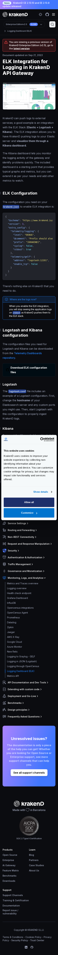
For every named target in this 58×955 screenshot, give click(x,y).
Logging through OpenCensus (23, 666)
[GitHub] (32, 947)
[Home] (15, 14)
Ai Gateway (9, 865)
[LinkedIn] (26, 947)
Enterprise (8, 860)
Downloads (9, 880)
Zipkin (10, 627)
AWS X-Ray (13, 637)
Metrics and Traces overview (22, 583)
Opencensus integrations (20, 607)
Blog (31, 855)
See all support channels (29, 772)
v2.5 (21, 24)
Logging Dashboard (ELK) (19, 31)
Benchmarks (9, 875)
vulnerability (10, 913)
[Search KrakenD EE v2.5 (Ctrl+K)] (52, 24)
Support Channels (13, 895)
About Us (34, 870)
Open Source (10, 855)
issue (14, 910)
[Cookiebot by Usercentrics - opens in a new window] (41, 439)
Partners (34, 860)
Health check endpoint (19, 593)
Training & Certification (16, 900)
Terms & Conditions (13, 937)
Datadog (11, 622)
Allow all (29, 502)
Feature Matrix (11, 870)
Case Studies (36, 865)
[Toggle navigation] (53, 14)
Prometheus (13, 617)
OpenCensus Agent (17, 612)
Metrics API (13, 676)
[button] (28, 523)
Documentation (11, 905)
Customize (27, 512)
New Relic (12, 651)
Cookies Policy (33, 937)
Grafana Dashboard (17, 598)
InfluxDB (11, 602)
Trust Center (37, 940)
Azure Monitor (14, 646)
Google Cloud (14, 641)
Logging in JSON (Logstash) (22, 661)
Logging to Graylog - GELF (21, 656)
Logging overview (16, 588)
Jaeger (11, 632)
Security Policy (19, 940)
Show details (40, 491)
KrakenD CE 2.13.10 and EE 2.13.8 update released (26, 4)
